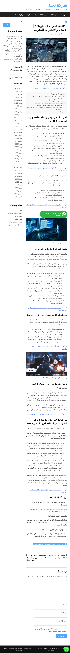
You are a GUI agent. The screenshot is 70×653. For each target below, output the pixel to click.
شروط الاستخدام (54, 648)
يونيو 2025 (18, 126)
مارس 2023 (18, 191)
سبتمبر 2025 (18, 118)
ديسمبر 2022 (18, 199)
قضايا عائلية (54, 15)
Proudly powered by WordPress (13, 648)
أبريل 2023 (18, 188)
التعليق (65, 580)
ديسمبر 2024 (18, 141)
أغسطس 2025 (17, 120)
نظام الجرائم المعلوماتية (38, 544)
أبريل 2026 (18, 97)
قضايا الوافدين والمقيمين (14, 213)
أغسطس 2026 (17, 88)
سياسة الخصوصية (43, 648)
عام (15, 15)
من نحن (63, 648)
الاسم (65, 604)
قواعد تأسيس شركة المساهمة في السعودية (13, 60)
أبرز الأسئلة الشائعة (58, 111)
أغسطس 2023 (17, 176)
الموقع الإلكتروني (62, 620)
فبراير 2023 (18, 194)
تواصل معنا (51, 650)
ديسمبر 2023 (18, 164)
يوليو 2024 (18, 144)
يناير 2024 (18, 161)
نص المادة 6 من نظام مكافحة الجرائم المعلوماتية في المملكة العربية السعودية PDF (45, 108)
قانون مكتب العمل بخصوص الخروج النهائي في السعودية (44, 414)
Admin (65, 34)
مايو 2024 (19, 150)
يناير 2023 (18, 197)
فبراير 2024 (18, 159)
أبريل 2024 (18, 153)
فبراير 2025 (18, 135)
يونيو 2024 (18, 147)
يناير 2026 (18, 106)
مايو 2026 (19, 94)
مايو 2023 (19, 185)
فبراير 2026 (18, 103)
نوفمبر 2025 (18, 112)
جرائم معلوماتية (60, 544)
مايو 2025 (19, 129)
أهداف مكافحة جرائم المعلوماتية (55, 99)
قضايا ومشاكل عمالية (41, 15)
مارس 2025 (18, 132)
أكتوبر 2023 (18, 170)
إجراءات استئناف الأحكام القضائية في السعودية (47, 88)
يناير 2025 (18, 138)
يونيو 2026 (18, 91)
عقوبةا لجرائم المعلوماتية (50, 544)
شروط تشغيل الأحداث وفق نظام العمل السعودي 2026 (13, 50)
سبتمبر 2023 (18, 173)
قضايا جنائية (18, 216)
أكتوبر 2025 (18, 115)
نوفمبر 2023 (18, 167)
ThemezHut (19, 650)
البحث (20, 22)
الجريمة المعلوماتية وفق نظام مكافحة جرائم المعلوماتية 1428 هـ (46, 96)
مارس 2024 (18, 156)
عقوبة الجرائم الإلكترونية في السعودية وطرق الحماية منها (49, 103)
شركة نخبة (57, 5)
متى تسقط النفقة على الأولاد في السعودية (13, 55)
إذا (60, 346)
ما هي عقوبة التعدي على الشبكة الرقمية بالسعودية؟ (50, 105)
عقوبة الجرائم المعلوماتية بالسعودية (54, 101)
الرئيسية (63, 15)
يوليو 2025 (18, 123)
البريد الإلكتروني (62, 612)
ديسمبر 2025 (18, 109)
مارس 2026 (18, 100)
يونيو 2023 (18, 182)
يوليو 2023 (18, 179)
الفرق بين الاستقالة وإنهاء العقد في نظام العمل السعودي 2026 (12, 45)
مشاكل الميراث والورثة (26, 15)
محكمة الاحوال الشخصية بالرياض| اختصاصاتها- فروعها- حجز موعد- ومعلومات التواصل (12, 38)
